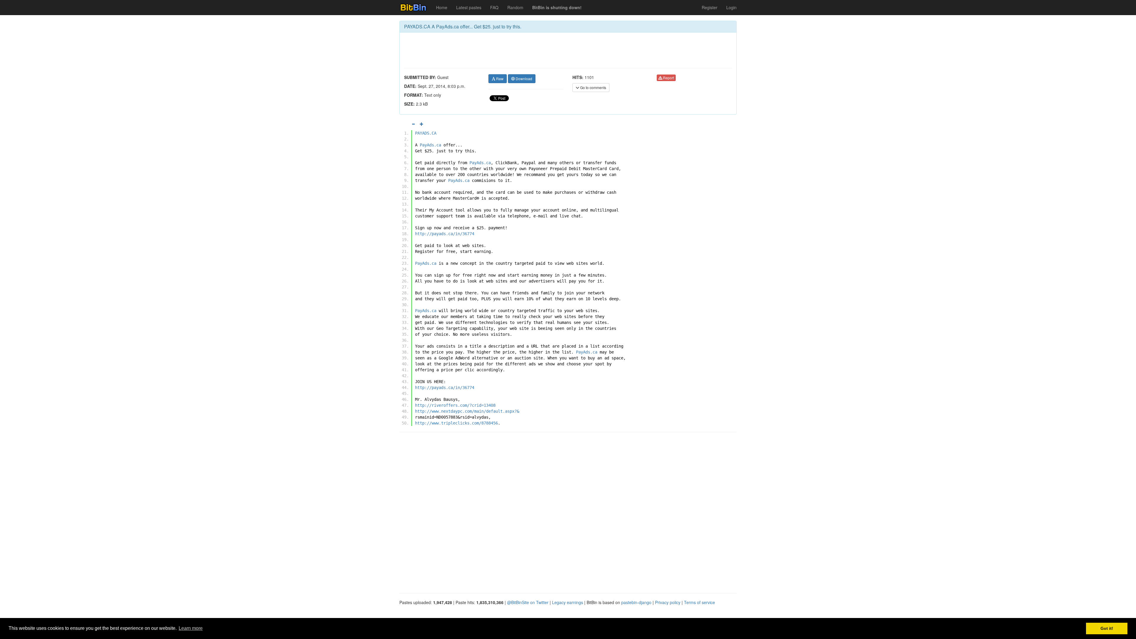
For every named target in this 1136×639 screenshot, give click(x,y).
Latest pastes (468, 7)
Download (523, 78)
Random (515, 7)
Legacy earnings (567, 602)
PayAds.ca (430, 145)
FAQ (494, 7)
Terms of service (699, 602)
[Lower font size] (413, 124)
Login (731, 7)
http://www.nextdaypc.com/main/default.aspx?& (467, 411)
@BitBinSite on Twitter (527, 602)
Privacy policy (667, 602)
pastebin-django (636, 602)
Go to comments (592, 87)
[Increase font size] (421, 124)
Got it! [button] (1106, 628)
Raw (499, 78)
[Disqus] (568, 512)
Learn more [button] (191, 628)
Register (709, 7)
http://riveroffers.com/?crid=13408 (455, 405)
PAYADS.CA (425, 133)
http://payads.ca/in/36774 (444, 233)
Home (441, 7)
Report (668, 77)
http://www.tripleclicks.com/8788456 (456, 423)
